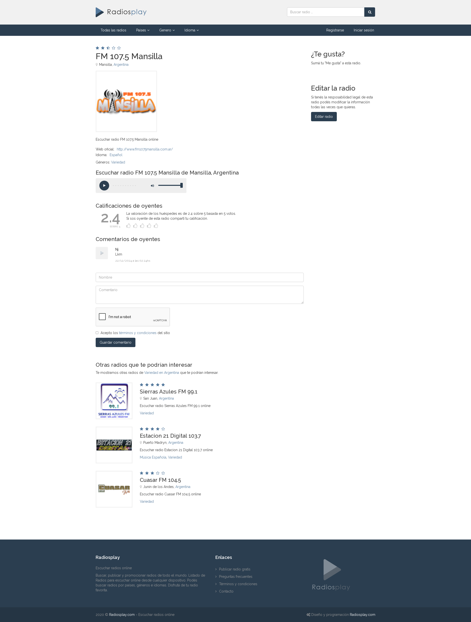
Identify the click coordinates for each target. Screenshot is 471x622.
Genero (165, 30)
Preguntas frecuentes (235, 577)
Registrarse (335, 30)
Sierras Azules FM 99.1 (168, 391)
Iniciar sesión (364, 30)
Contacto (226, 591)
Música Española (153, 457)
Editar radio (324, 117)
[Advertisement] (227, 82)
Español (116, 155)
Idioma (189, 30)
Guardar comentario (115, 342)
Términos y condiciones (238, 584)
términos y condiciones (138, 333)
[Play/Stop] (104, 185)
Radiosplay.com (122, 615)
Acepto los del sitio (135, 333)
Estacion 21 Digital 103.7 (170, 436)
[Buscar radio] (369, 12)
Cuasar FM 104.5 (160, 480)
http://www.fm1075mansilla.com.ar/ (145, 149)
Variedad (118, 162)
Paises (141, 30)
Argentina (121, 65)
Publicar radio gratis (234, 569)
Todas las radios (113, 30)
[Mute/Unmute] (152, 185)
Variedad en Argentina (161, 373)
